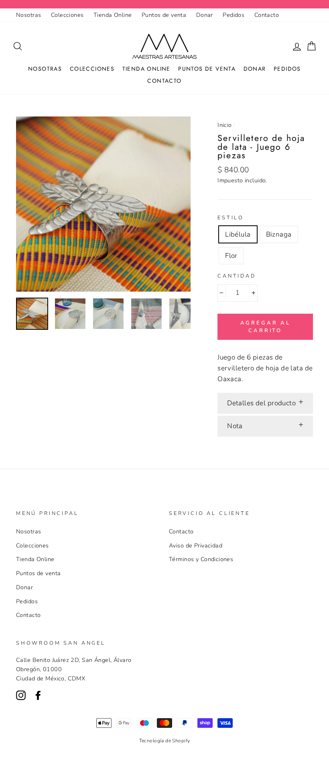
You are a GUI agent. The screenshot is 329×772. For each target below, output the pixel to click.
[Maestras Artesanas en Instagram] (21, 694)
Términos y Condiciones (201, 559)
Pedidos (233, 15)
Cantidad (236, 276)
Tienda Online (112, 15)
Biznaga (279, 234)
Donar (204, 15)
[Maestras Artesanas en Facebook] (38, 694)
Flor (231, 255)
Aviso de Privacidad (195, 545)
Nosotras (28, 15)
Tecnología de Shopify (164, 740)
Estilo (230, 217)
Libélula (237, 234)
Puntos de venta (164, 15)
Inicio (224, 125)
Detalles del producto (261, 403)
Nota (235, 426)
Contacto (266, 15)
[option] (103, 204)
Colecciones (67, 15)
